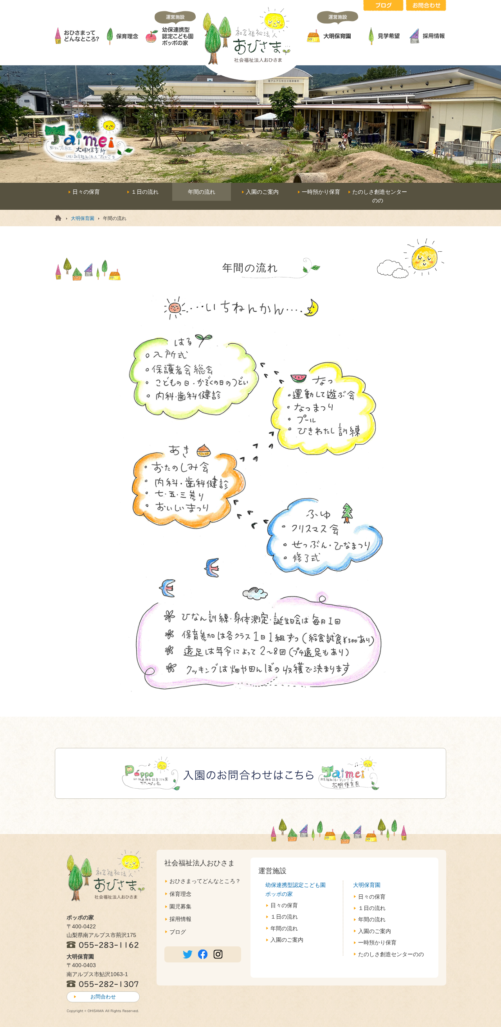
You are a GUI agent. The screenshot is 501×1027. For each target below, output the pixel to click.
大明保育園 (82, 218)
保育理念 (180, 894)
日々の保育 (86, 192)
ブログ (177, 932)
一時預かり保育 (321, 192)
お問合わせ (103, 997)
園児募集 (180, 906)
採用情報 (180, 919)
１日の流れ (145, 192)
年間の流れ (284, 928)
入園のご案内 (262, 192)
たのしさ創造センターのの (391, 954)
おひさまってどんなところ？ (205, 881)
